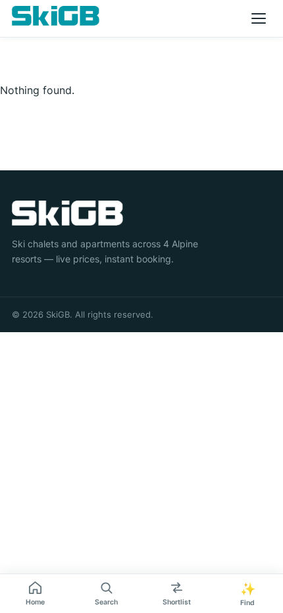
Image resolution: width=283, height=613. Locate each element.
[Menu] (258, 18)
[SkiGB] (55, 16)
